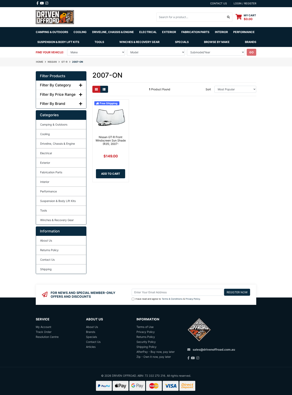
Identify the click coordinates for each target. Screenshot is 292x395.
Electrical (46, 153)
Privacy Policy (193, 298)
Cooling (45, 134)
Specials (182, 42)
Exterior (45, 162)
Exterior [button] (169, 32)
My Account (43, 327)
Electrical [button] (148, 32)
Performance (48, 191)
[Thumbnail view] (96, 89)
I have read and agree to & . (168, 298)
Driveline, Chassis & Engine (57, 143)
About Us (46, 240)
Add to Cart (110, 173)
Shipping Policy (146, 346)
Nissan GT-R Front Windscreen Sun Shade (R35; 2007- (111, 140)
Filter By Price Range (58, 94)
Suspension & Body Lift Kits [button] (58, 42)
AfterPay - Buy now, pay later (155, 351)
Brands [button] (250, 42)
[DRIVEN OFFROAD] (55, 16)
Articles (91, 346)
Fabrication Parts (195, 32)
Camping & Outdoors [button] (52, 32)
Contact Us (47, 259)
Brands (90, 332)
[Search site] (228, 17)
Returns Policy (49, 250)
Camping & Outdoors (53, 124)
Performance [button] (244, 32)
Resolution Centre (47, 336)
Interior (44, 181)
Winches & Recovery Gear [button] (139, 42)
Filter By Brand (52, 103)
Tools (99, 42)
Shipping (46, 269)
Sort (208, 89)
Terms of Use (145, 327)
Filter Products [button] (52, 76)
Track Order (43, 332)
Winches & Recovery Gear (57, 220)
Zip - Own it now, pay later (153, 356)
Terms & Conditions (172, 298)
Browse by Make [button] (217, 42)
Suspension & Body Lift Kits (58, 201)
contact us (218, 3)
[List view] (104, 89)
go (251, 52)
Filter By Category (55, 85)
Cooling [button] (80, 32)
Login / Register (245, 3)
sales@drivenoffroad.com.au (214, 349)
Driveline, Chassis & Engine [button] (113, 32)
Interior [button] (221, 32)
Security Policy (146, 341)
